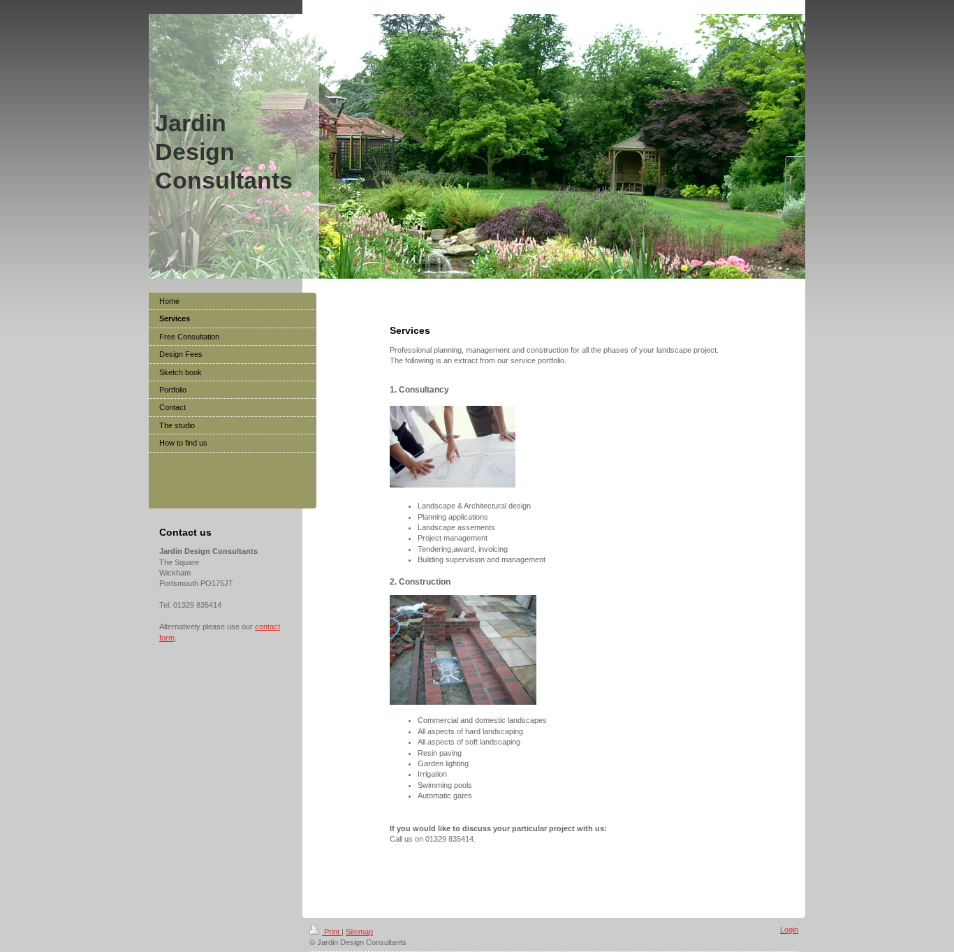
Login (789, 929)
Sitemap (359, 932)
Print (332, 932)
